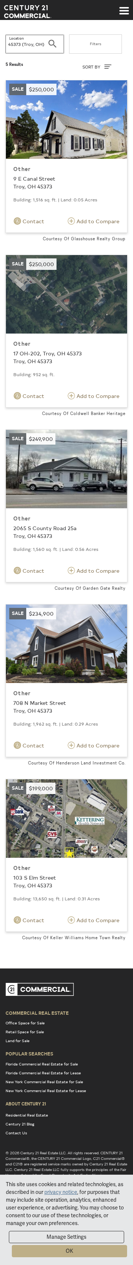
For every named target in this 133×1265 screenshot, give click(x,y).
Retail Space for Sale (25, 1031)
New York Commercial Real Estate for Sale (44, 1081)
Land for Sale (18, 1040)
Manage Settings (66, 1237)
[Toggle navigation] (124, 7)
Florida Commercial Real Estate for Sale (42, 1064)
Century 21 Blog (20, 1124)
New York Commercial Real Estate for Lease (46, 1090)
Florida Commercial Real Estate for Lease (43, 1072)
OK (69, 1251)
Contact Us (16, 1132)
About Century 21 (26, 1103)
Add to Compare (97, 221)
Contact (32, 221)
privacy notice (60, 1192)
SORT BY (92, 67)
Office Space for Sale (25, 1022)
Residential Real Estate (27, 1115)
